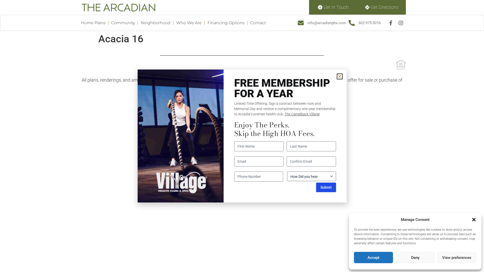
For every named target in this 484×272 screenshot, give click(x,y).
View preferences (456, 257)
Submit (326, 187)
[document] (242, 136)
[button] (473, 219)
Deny (415, 257)
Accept (373, 257)
